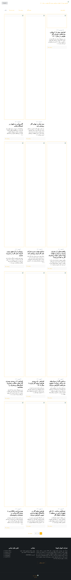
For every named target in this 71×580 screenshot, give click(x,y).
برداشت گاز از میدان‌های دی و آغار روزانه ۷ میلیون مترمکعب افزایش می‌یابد (57, 383)
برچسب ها (21, 10)
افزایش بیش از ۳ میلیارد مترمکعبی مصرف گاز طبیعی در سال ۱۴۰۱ (57, 34)
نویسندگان (29, 10)
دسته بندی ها (11, 10)
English (4, 3)
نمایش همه (63, 10)
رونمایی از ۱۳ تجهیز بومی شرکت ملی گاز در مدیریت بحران (14, 253)
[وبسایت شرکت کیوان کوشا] (54, 3)
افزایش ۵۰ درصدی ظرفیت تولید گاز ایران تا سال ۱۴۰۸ (36, 383)
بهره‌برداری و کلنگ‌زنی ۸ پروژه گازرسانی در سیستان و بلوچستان (15, 513)
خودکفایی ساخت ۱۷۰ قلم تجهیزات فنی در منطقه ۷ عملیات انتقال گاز (57, 513)
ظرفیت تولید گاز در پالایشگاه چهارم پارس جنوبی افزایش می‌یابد (37, 513)
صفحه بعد (30, 533)
